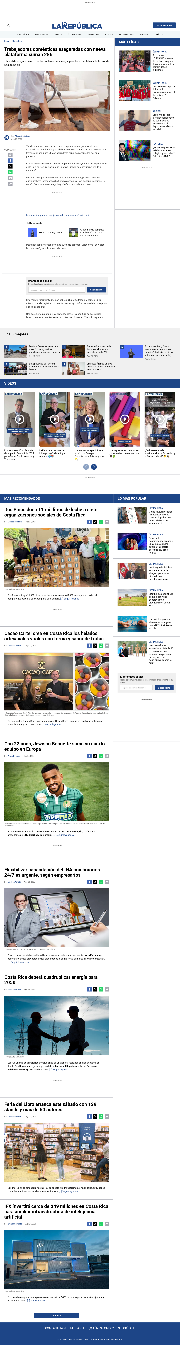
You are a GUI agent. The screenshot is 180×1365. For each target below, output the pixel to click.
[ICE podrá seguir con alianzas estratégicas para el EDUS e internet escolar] (132, 624)
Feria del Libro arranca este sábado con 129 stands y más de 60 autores (50, 1107)
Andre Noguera (14, 756)
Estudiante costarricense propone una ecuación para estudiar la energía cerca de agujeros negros (161, 545)
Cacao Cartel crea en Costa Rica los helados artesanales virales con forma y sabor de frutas (54, 636)
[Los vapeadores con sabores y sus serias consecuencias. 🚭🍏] (125, 419)
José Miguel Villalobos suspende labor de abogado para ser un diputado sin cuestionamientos (160, 573)
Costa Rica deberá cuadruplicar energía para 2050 (51, 980)
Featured (158, 144)
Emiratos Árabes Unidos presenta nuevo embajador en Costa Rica (101, 366)
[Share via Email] (10, 178)
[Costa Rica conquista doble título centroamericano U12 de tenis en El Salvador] (134, 90)
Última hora (17, 41)
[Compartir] (10, 184)
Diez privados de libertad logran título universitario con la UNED (44, 366)
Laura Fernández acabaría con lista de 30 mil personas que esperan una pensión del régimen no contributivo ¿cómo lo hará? (161, 654)
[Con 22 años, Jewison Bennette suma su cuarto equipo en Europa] (56, 791)
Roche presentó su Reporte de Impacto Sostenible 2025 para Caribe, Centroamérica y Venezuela (19, 454)
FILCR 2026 (16, 1187)
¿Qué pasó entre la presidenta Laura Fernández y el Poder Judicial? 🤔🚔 (160, 453)
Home (6, 41)
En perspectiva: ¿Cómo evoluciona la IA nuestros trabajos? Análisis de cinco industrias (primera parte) (159, 350)
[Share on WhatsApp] (10, 172)
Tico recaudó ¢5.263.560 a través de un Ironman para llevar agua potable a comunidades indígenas (163, 62)
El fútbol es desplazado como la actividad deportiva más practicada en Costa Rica (161, 599)
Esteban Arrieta (14, 882)
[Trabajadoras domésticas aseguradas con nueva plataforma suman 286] (57, 101)
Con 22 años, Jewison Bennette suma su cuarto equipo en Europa (54, 746)
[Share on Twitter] (10, 166)
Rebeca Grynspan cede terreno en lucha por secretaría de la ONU (99, 349)
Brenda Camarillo (15, 1224)
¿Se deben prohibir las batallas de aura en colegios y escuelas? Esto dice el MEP (164, 152)
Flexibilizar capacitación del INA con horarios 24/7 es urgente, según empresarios (52, 872)
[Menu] (8, 25)
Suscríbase (126, 1328)
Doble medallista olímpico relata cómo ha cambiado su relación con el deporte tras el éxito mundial (163, 122)
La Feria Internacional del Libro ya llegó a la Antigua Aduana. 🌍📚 (52, 453)
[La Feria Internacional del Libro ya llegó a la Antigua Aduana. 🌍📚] (54, 419)
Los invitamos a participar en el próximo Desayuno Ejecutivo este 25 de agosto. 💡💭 (89, 454)
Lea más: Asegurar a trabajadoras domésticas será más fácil (57, 215)
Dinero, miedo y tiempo (51, 232)
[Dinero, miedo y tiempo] (32, 232)
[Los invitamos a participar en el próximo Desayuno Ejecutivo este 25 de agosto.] (89, 419)
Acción (156, 111)
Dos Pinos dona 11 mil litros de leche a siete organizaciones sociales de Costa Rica (50, 512)
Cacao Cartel (62, 721)
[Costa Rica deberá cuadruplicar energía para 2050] (56, 1025)
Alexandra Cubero (22, 136)
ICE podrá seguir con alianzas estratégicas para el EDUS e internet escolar (160, 624)
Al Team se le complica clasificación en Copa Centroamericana (92, 232)
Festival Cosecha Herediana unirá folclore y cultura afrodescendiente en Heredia (44, 349)
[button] (164, 25)
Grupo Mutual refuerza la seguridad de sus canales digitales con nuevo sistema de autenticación (160, 517)
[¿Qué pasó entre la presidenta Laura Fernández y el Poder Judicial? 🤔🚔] (160, 419)
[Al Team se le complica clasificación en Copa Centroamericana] (73, 232)
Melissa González (15, 522)
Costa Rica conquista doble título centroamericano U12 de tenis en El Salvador (164, 92)
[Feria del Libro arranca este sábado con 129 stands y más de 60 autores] (56, 1152)
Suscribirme (96, 290)
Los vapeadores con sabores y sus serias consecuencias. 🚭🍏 (125, 453)
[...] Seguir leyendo (70, 598)
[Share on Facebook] (10, 160)
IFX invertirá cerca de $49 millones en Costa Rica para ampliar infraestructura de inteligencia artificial (56, 1212)
